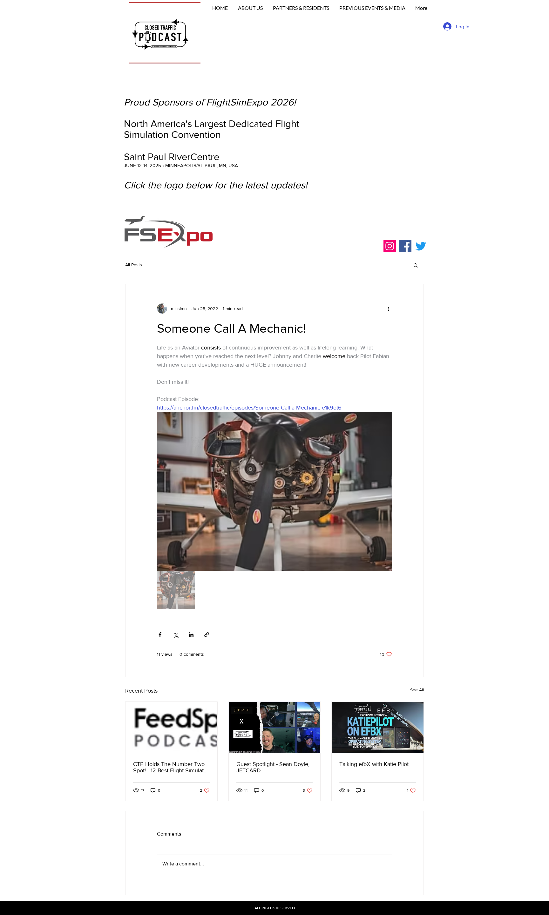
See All (417, 689)
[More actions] (388, 308)
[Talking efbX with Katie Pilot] (378, 727)
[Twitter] (421, 246)
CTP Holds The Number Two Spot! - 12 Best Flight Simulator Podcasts (171, 767)
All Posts (133, 264)
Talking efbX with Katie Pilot (374, 764)
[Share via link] (207, 635)
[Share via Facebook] (160, 635)
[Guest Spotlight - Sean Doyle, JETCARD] (275, 727)
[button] (416, 265)
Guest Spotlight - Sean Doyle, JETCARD (272, 767)
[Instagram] (389, 246)
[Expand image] (274, 491)
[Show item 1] (176, 590)
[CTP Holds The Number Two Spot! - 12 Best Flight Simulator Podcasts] (171, 727)
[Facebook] (405, 246)
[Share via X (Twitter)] (176, 635)
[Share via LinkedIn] (191, 635)
